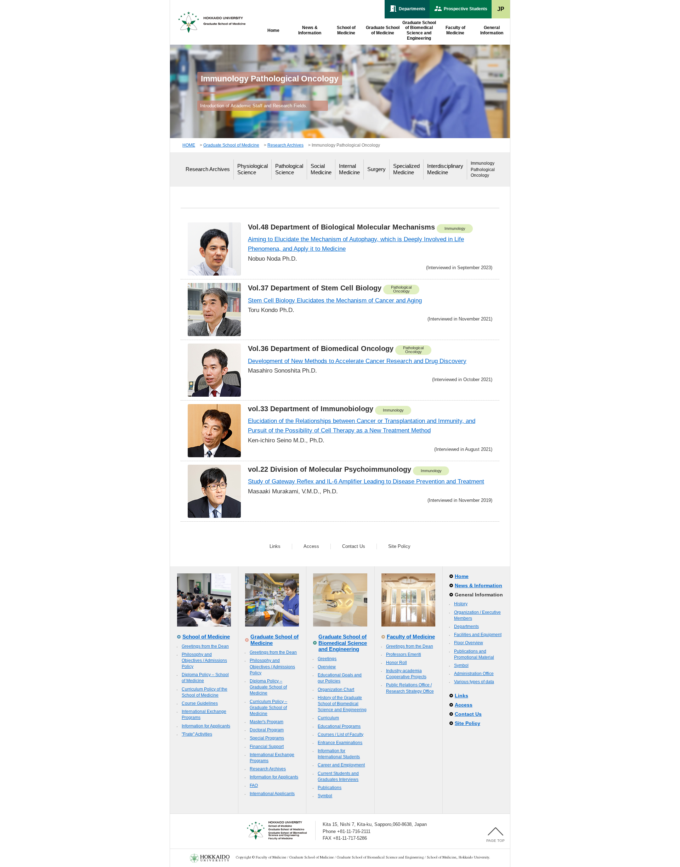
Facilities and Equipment (478, 634)
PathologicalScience (289, 169)
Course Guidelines (200, 703)
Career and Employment (341, 765)
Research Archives (285, 145)
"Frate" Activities (197, 734)
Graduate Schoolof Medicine (383, 30)
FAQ (254, 785)
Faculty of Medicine (411, 637)
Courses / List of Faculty (340, 734)
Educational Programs (339, 726)
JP (500, 9)
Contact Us (353, 546)
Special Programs (267, 738)
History (461, 603)
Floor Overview (468, 642)
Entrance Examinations (340, 742)
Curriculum (328, 717)
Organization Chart (336, 689)
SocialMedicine (321, 169)
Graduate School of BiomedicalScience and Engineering (419, 30)
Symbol (325, 795)
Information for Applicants (206, 726)
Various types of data (474, 681)
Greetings (327, 658)
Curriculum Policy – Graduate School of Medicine (268, 707)
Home (273, 30)
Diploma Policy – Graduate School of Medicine (268, 687)
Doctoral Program (267, 729)
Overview (327, 666)
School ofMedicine (346, 30)
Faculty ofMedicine (455, 30)
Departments (466, 626)
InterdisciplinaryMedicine (445, 169)
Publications (329, 787)
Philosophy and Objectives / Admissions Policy (204, 660)
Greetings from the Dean (205, 646)
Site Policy (399, 546)
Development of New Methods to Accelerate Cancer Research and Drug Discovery (357, 361)
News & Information (478, 585)
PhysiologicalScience (252, 169)
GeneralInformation (491, 30)
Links (275, 546)
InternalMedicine (349, 169)
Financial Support (267, 746)
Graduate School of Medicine (231, 145)
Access (311, 546)
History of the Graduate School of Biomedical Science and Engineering (342, 703)
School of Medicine (206, 637)
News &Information (309, 30)
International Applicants (272, 793)
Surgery (376, 169)
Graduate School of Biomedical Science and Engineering (342, 643)
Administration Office (474, 673)
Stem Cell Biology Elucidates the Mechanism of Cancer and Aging (335, 300)
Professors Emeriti (403, 654)
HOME (188, 145)
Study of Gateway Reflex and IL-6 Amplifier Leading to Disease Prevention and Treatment (366, 481)
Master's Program (266, 721)
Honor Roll (396, 662)
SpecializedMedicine (406, 169)
